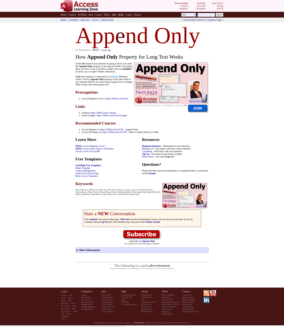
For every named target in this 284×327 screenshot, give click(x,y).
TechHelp (82, 14)
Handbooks (166, 297)
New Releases (107, 297)
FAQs (123, 299)
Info (104, 291)
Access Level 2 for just (87, 151)
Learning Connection (170, 302)
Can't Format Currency (194, 20)
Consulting (147, 151)
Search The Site (108, 307)
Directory (85, 20)
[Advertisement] (142, 278)
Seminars (64, 316)
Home (63, 14)
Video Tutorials (168, 295)
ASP (62, 314)
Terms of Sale (167, 314)
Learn (64, 291)
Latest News (106, 295)
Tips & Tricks (107, 304)
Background (146, 295)
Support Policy (188, 297)
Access (95, 20)
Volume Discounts (169, 307)
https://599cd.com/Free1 (117, 98)
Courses (72, 14)
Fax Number (187, 304)
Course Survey (188, 307)
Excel (63, 298)
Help (90, 14)
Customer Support (128, 295)
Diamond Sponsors (151, 146)
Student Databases (88, 307)
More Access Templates (86, 176)
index (70, 295)
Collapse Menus (108, 311)
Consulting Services (129, 304)
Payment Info (167, 309)
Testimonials (146, 297)
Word (63, 300)
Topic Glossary (108, 302)
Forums (137, 14)
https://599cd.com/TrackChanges (112, 115)
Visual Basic (66, 311)
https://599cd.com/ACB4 (112, 129)
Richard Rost (146, 304)
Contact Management (85, 170)
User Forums (107, 299)
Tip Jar (146, 154)
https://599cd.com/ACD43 (115, 132)
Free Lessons (146, 307)
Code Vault (106, 309)
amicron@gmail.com (190, 311)
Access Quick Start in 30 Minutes (94, 148)
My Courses (86, 299)
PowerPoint (65, 306)
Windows (64, 303)
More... (64, 318)
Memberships (86, 304)
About (144, 291)
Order (165, 291)
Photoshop (65, 308)
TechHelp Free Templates (88, 165)
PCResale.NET (147, 311)
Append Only (107, 20)
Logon (129, 14)
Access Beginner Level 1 (90, 146)
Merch (107, 14)
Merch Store (148, 156)
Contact (98, 14)
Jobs (143, 299)
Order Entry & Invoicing (87, 173)
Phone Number (188, 302)
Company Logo (214, 20)
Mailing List (147, 148)
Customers (86, 291)
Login (83, 295)
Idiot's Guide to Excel (170, 304)
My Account (86, 297)
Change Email (87, 309)
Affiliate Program (148, 302)
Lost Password (87, 302)
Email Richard (188, 309)
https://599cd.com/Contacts (103, 113)
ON (185, 105)
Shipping (165, 311)
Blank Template (82, 168)
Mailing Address (188, 299)
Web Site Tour (127, 297)
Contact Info (187, 295)
